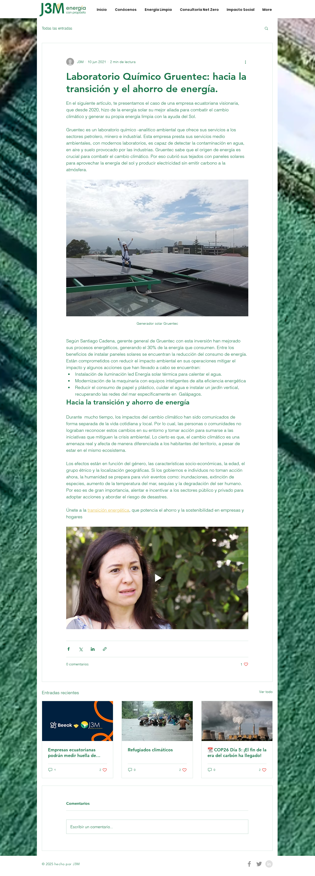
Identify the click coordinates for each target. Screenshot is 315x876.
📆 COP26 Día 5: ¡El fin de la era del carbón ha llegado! (237, 752)
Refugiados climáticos (150, 750)
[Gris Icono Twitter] (259, 864)
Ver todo (266, 692)
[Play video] (157, 578)
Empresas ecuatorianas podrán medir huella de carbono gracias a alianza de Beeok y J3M (77, 752)
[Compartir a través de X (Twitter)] (80, 649)
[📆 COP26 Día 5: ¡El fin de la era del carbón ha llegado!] (237, 721)
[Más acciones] (245, 62)
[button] (266, 28)
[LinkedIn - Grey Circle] (269, 864)
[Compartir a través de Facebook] (68, 649)
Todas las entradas (57, 28)
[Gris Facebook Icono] (249, 864)
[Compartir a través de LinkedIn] (92, 649)
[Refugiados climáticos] (157, 721)
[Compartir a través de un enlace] (104, 649)
